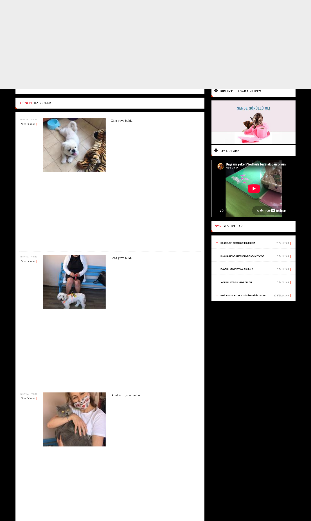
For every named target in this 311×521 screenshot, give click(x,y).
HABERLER (35, 103)
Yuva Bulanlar (28, 124)
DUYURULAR (229, 226)
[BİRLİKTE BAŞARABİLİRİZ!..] (253, 122)
